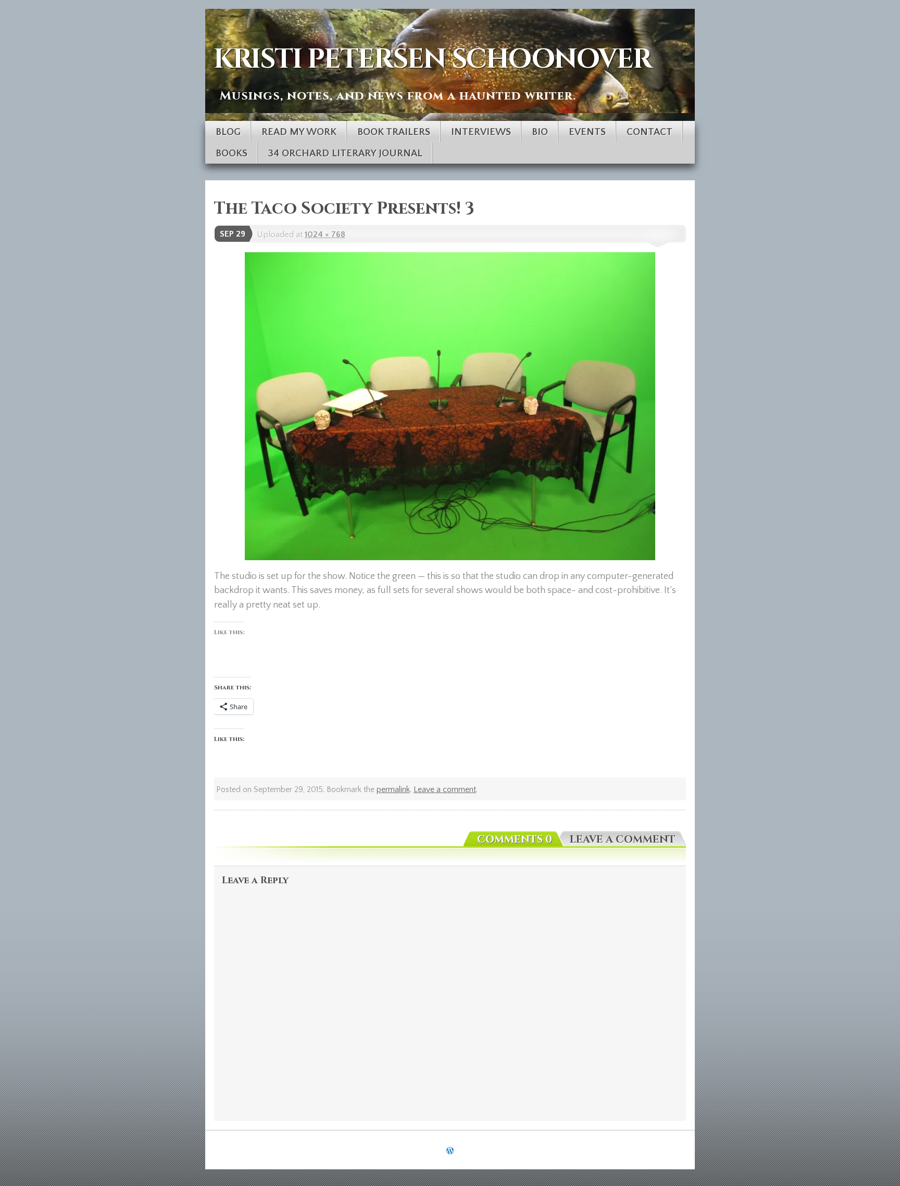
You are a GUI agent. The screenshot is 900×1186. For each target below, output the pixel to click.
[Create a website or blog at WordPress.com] (450, 1151)
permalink (393, 789)
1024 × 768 (325, 234)
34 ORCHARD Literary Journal (345, 153)
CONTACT (649, 132)
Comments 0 (514, 839)
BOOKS (231, 153)
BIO (540, 132)
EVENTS (587, 132)
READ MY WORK (298, 132)
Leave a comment (445, 789)
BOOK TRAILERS (393, 132)
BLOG (228, 132)
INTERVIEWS (481, 132)
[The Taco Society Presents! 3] (450, 406)
